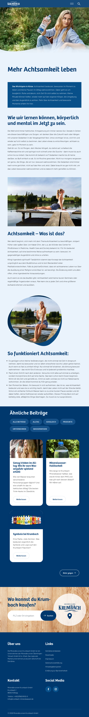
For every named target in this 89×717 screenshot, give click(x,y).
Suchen (50, 615)
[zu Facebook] (48, 689)
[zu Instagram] (56, 689)
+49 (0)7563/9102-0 (21, 696)
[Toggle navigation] (71, 3)
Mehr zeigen (68, 572)
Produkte (67, 421)
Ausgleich (51, 421)
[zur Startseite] (14, 3)
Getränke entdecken (52, 651)
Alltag (36, 421)
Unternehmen (19, 428)
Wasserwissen (40, 428)
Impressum (49, 659)
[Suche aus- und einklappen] (79, 3)
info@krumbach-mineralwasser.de (20, 699)
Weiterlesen (21, 499)
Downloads (49, 655)
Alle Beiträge (19, 421)
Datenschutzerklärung (53, 663)
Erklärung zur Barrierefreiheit (56, 671)
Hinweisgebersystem (53, 667)
